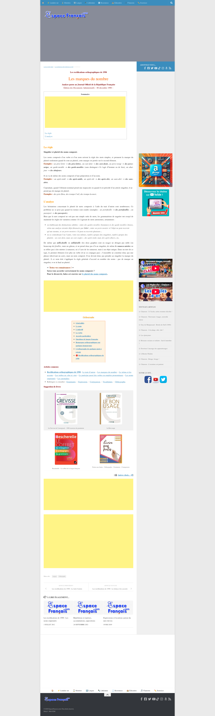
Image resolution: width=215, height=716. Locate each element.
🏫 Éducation (117, 3)
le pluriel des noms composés (94, 273)
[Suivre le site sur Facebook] (148, 382)
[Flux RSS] (170, 68)
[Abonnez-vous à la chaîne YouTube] (155, 382)
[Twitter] (152, 68)
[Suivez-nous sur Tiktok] (159, 68)
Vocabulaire (107, 381)
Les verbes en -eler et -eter (66, 375)
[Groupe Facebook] (148, 68)
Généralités (80, 323)
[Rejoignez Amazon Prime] (166, 68)
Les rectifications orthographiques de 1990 (64, 67)
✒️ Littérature (90, 3)
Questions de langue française (87, 339)
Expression (82, 381)
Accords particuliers (83, 336)
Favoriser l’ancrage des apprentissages (154, 348)
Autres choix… (124, 475)
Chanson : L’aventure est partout (152, 364)
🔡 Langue (78, 3)
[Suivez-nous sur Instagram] (162, 68)
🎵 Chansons (129, 3)
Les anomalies (63, 378)
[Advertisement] (107, 41)
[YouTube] (155, 68)
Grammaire (71, 381)
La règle (48, 133)
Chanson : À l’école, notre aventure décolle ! (156, 311)
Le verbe (79, 332)
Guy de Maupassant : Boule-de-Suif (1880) (156, 325)
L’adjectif (79, 329)
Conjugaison (95, 381)
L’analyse (49, 136)
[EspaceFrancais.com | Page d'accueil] (66, 15)
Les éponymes (146, 335)
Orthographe (120, 381)
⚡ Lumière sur (52, 3)
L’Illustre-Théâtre (147, 354)
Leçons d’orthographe (48, 67)
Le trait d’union (88, 372)
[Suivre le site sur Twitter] (163, 382)
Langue (55, 576)
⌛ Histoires (66, 3)
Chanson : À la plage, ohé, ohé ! (152, 330)
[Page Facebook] (145, 68)
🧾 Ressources (103, 3)
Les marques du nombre (107, 372)
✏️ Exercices (142, 3)
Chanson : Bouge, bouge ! (150, 359)
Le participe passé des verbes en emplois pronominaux (101, 375)
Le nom (79, 326)
